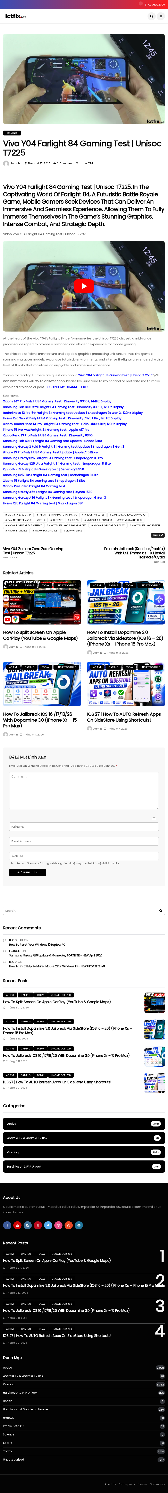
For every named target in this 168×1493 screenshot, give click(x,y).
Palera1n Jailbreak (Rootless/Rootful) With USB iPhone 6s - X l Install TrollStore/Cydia (134, 555)
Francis (14, 951)
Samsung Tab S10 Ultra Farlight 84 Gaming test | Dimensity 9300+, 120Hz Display (63, 407)
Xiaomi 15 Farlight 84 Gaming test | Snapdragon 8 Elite (44, 480)
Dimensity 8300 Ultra (19, 514)
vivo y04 (74, 520)
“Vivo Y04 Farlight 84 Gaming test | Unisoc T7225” (115, 375)
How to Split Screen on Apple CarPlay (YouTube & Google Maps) (40, 635)
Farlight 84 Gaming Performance (58, 514)
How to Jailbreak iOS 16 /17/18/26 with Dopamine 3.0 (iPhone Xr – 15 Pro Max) (40, 720)
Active (13, 585)
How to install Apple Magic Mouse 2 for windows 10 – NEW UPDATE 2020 (57, 966)
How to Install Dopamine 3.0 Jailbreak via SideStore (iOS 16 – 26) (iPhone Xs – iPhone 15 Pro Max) (125, 638)
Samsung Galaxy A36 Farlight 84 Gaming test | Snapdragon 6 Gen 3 (54, 497)
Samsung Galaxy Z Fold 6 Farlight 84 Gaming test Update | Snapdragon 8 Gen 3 (63, 446)
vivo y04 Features (17, 530)
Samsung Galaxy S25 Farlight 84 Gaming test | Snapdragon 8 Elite (53, 458)
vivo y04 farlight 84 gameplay (25, 525)
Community (157, 1484)
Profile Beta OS (13, 1426)
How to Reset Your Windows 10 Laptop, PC (37, 945)
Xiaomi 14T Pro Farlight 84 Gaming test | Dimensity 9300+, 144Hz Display (57, 401)
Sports (7, 1443)
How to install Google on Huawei (26, 1409)
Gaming (12, 133)
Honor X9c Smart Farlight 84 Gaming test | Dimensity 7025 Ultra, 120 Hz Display (62, 418)
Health (7, 1401)
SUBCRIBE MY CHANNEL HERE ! (67, 387)
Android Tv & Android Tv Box (23, 1376)
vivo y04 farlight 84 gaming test (67, 525)
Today (45, 585)
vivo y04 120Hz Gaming (99, 520)
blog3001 (16, 940)
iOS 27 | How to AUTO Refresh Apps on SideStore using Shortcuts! (124, 717)
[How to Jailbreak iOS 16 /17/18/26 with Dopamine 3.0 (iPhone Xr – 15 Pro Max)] (42, 684)
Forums (142, 1484)
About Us (110, 1484)
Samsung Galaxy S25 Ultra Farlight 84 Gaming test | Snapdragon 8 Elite (57, 463)
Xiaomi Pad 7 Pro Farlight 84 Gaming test (34, 486)
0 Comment (65, 163)
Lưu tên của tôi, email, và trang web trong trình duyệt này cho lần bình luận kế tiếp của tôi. (65, 863)
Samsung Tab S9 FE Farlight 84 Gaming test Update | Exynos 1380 (52, 441)
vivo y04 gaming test (46, 530)
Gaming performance (20, 520)
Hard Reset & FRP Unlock (20, 1392)
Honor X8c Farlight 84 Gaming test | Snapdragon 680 (43, 503)
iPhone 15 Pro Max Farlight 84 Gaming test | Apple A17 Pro (46, 429)
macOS (8, 1418)
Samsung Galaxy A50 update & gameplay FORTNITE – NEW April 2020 (55, 955)
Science (9, 1434)
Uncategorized (66, 585)
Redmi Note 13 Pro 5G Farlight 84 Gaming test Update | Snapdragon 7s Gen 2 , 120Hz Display (73, 412)
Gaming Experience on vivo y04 (129, 514)
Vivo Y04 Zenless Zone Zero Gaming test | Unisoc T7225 (33, 553)
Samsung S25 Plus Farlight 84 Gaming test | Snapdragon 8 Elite (51, 475)
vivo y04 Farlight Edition (146, 525)
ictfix (42, 520)
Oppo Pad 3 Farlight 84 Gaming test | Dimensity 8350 (43, 469)
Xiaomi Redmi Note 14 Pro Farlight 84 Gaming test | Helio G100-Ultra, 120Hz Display (65, 424)
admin (13, 647)
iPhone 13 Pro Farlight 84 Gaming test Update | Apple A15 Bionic (51, 452)
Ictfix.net (58, 520)
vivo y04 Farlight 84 (130, 520)
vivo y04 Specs (74, 530)
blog (13, 962)
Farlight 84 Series (94, 514)
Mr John (16, 163)
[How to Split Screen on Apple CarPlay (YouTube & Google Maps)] (42, 602)
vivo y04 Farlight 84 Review (109, 525)
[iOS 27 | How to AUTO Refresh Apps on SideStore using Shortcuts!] (126, 684)
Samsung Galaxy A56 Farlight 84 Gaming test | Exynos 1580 (47, 492)
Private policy (127, 1484)
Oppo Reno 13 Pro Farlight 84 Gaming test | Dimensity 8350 (48, 435)
